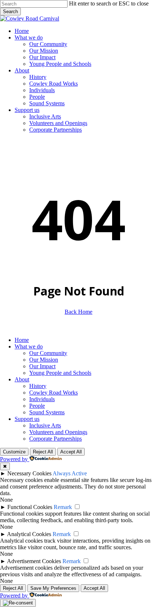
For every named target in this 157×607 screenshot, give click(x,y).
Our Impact (42, 366)
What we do (29, 346)
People (37, 406)
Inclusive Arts (45, 425)
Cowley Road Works (53, 392)
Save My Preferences (53, 588)
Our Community (48, 353)
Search (10, 11)
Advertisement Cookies (34, 561)
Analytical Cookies (29, 534)
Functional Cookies (29, 507)
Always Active (70, 473)
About (22, 379)
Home (22, 340)
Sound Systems (47, 412)
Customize (14, 452)
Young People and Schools (60, 373)
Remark (63, 507)
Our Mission (43, 360)
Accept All (71, 452)
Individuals (42, 399)
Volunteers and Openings (58, 432)
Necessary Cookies (29, 473)
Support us (27, 419)
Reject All (43, 452)
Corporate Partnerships (55, 439)
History (37, 386)
